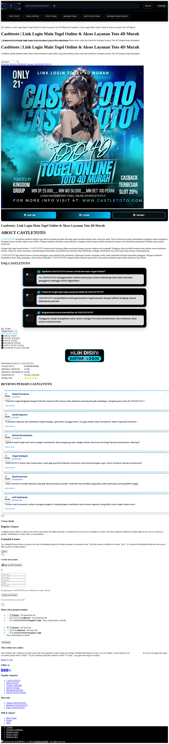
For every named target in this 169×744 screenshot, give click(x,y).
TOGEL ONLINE (32, 16)
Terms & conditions (14, 730)
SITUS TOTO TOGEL (92, 16)
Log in (27, 600)
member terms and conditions (61, 590)
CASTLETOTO (8, 239)
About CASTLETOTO (16, 703)
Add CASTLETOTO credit (18, 638)
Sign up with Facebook (12, 565)
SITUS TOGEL (51, 16)
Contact (9, 727)
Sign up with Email (11, 570)
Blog (8, 723)
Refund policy (12, 737)
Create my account (9, 595)
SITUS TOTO (14, 16)
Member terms (12, 732)
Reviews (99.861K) (18, 64)
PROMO (140, 215)
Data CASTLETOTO (15, 708)
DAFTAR (31, 215)
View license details (9, 333)
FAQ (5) (47, 64)
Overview (5, 64)
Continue (6, 642)
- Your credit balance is (36, 621)
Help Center (11, 718)
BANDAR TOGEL (70, 16)
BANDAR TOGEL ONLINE (117, 16)
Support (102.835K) (35, 64)
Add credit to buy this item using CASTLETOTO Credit (30, 623)
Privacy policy (12, 734)
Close (4, 551)
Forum (9, 720)
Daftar (161, 6)
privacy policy (136, 653)
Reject (4, 660)
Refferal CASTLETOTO (17, 705)
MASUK (148, 6)
